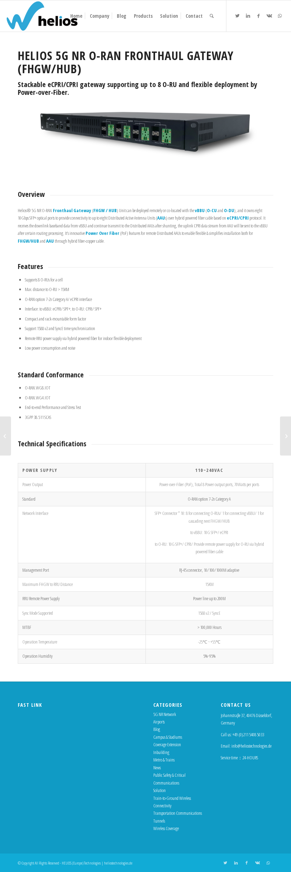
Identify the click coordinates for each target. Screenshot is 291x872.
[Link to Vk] (269, 15)
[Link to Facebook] (258, 15)
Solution (159, 790)
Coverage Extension (167, 744)
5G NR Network (164, 714)
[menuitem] (76, 16)
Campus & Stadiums (167, 737)
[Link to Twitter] (237, 15)
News (157, 767)
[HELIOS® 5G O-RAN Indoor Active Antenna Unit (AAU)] (5, 436)
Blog (156, 729)
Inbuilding (161, 752)
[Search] (211, 16)
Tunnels (159, 821)
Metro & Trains (164, 760)
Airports (159, 721)
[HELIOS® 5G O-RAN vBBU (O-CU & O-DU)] (285, 436)
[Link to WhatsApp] (280, 15)
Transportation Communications (177, 813)
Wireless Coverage (166, 828)
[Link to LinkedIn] (248, 15)
